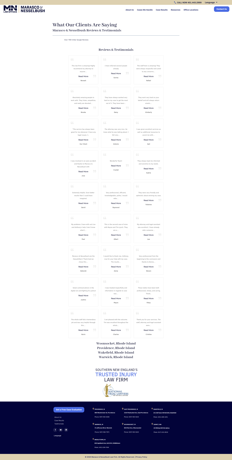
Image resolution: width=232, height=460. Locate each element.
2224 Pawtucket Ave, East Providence (136, 412)
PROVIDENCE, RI (100, 409)
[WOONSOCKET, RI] (123, 424)
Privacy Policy (141, 457)
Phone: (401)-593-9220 (131, 417)
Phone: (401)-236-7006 (102, 447)
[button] (71, 409)
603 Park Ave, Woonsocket (132, 428)
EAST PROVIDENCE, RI (131, 409)
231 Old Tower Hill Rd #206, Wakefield (164, 413)
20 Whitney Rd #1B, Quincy (161, 428)
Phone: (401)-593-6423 (131, 432)
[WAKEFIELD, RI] (152, 408)
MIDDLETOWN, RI (100, 439)
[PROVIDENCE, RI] (93, 409)
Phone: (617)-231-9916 (161, 432)
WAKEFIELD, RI (158, 409)
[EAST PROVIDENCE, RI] (123, 409)
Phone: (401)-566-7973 (102, 432)
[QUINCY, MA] (152, 424)
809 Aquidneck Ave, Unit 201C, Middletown (107, 443)
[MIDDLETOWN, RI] (93, 439)
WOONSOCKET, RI (130, 424)
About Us (57, 417)
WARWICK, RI (99, 424)
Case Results (162, 9)
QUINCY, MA (157, 424)
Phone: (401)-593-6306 (102, 417)
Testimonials (59, 424)
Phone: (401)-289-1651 (160, 417)
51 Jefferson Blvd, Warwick (103, 428)
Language (210, 2)
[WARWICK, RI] (93, 424)
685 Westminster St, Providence (105, 412)
